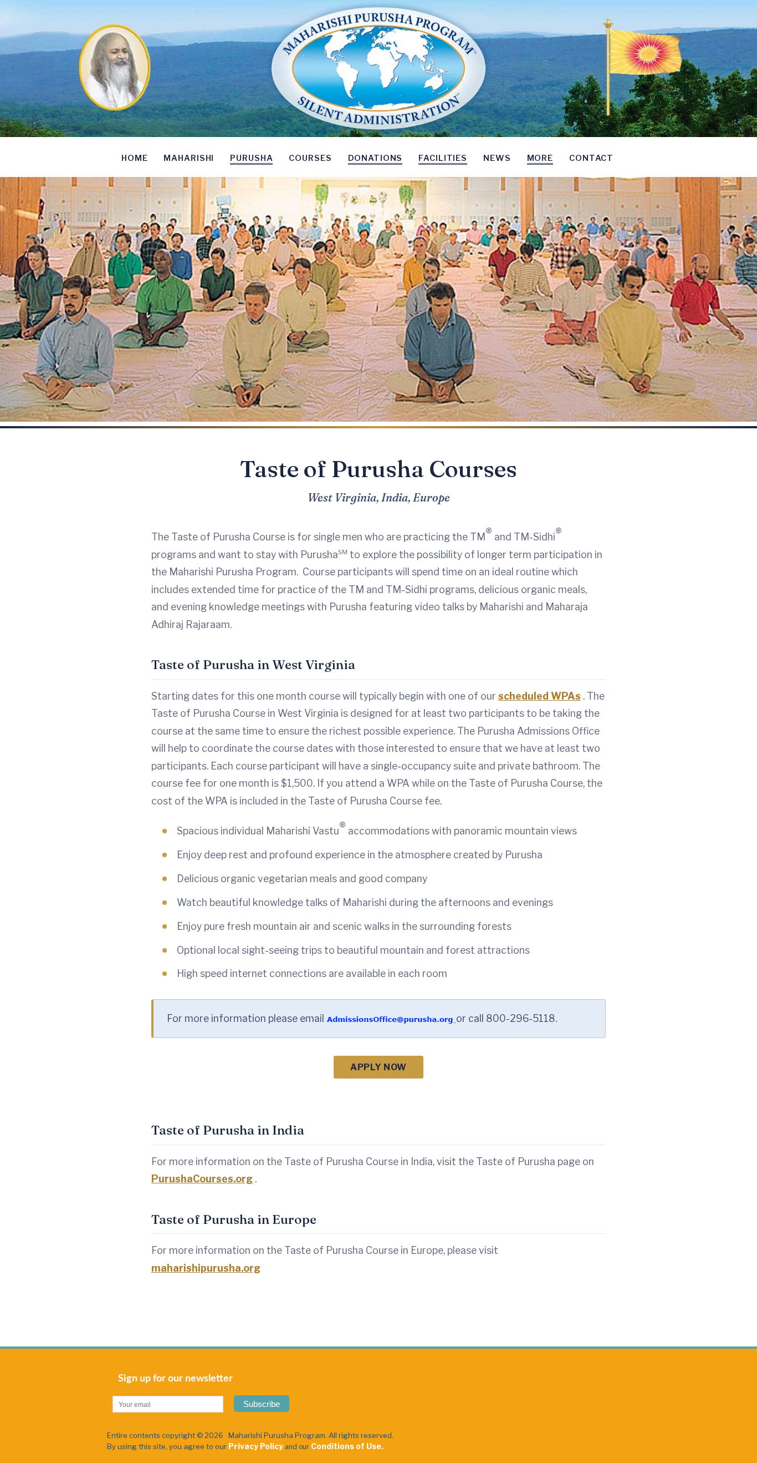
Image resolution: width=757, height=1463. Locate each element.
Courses (310, 158)
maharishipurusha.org (205, 1268)
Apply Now (378, 1067)
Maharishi (188, 158)
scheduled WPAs (539, 696)
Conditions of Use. (347, 1446)
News (496, 158)
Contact (591, 158)
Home (134, 158)
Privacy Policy (255, 1446)
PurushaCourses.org (202, 1178)
